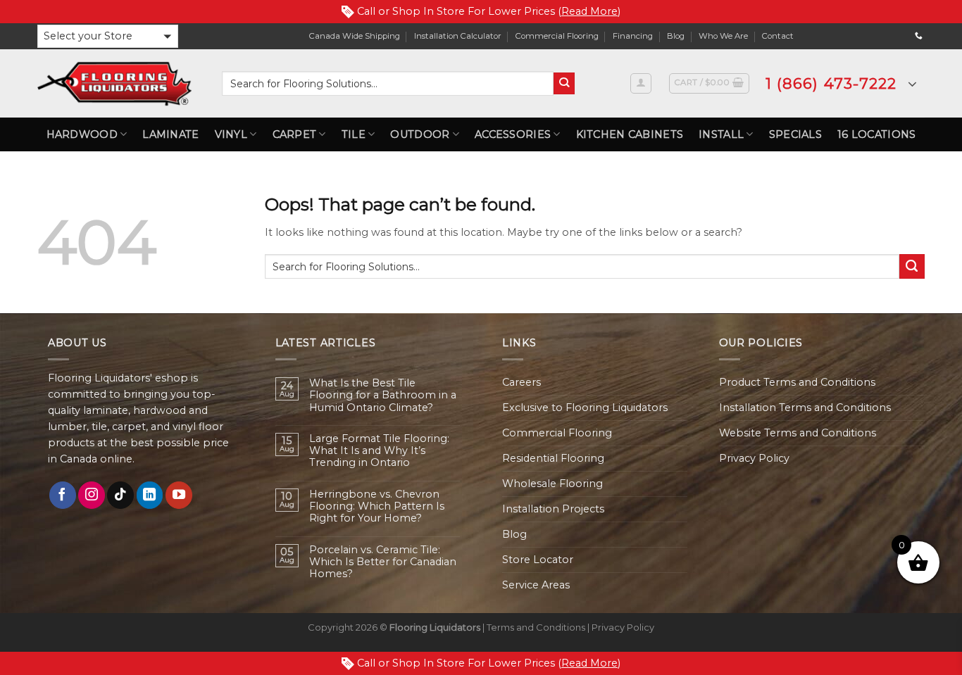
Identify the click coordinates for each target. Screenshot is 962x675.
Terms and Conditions (536, 627)
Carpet (295, 134)
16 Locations (876, 134)
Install (721, 134)
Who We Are (723, 36)
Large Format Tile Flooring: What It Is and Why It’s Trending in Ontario (379, 451)
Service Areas (536, 585)
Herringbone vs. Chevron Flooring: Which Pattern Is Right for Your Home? (376, 506)
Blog (676, 36)
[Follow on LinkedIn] (150, 494)
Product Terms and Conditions (797, 382)
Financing (633, 36)
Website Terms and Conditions (797, 433)
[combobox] (388, 83)
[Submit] (564, 83)
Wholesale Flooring (552, 483)
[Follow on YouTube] (178, 494)
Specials (795, 134)
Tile (354, 134)
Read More (589, 11)
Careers (521, 382)
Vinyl (231, 134)
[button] (107, 36)
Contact (778, 36)
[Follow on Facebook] (62, 494)
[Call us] (919, 36)
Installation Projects (553, 509)
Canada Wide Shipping (354, 36)
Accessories (513, 134)
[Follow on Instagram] (91, 494)
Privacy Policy (754, 458)
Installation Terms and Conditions (805, 407)
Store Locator (537, 559)
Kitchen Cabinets (630, 134)
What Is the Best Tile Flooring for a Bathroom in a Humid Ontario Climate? (382, 395)
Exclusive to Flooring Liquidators (585, 407)
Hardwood (82, 134)
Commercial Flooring (557, 36)
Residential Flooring (553, 458)
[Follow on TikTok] (120, 494)
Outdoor (419, 134)
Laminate (170, 134)
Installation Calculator (457, 36)
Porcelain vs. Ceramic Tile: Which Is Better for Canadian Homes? (382, 562)
